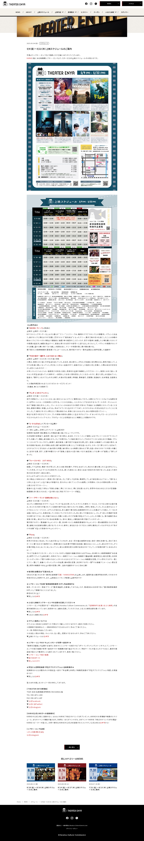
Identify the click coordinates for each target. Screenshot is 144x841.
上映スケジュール (43, 12)
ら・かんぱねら (35, 423)
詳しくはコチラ (34, 661)
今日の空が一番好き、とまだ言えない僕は (46, 356)
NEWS (109, 4)
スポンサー (124, 12)
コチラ (37, 596)
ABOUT (29, 12)
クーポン (97, 12)
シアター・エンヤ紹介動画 (38, 655)
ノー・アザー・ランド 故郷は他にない (44, 497)
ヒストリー (84, 12)
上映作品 (58, 12)
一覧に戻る (71, 747)
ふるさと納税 (109, 12)
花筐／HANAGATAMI (66, 574)
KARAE (29, 58)
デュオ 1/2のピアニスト (39, 393)
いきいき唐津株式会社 (35, 732)
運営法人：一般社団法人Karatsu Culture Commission (72, 825)
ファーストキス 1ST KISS (40, 460)
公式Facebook (34, 701)
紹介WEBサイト (34, 658)
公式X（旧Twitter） (36, 704)
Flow (32, 534)
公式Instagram (35, 707)
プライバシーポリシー (72, 828)
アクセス (131, 4)
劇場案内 (71, 12)
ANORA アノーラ (36, 328)
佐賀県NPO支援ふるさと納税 (101, 605)
